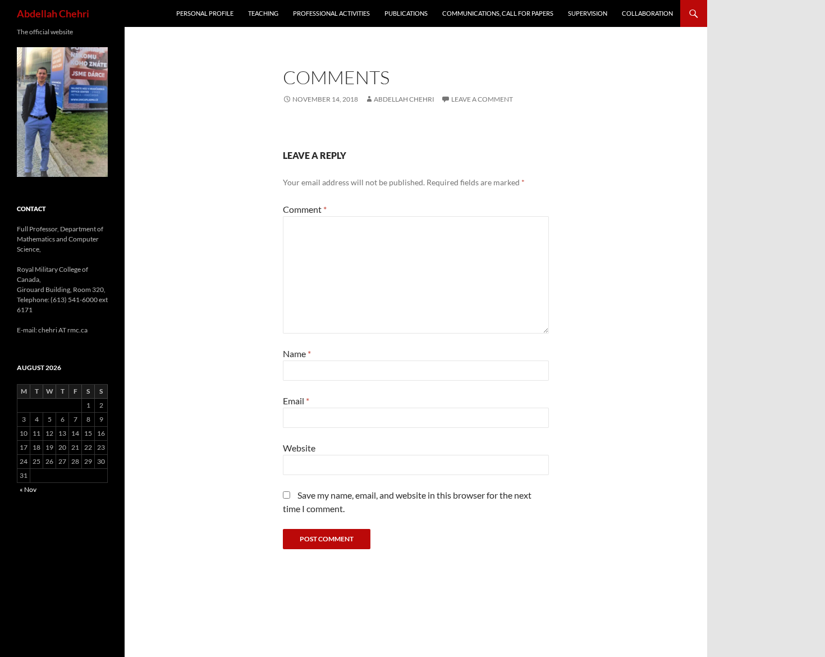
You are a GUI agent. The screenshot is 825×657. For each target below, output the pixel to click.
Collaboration (647, 13)
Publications (406, 13)
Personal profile (204, 13)
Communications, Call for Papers (497, 13)
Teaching (263, 13)
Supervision (587, 13)
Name (297, 353)
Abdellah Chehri (53, 13)
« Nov (28, 489)
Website (299, 447)
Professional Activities (331, 13)
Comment (305, 209)
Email (296, 400)
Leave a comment (482, 99)
